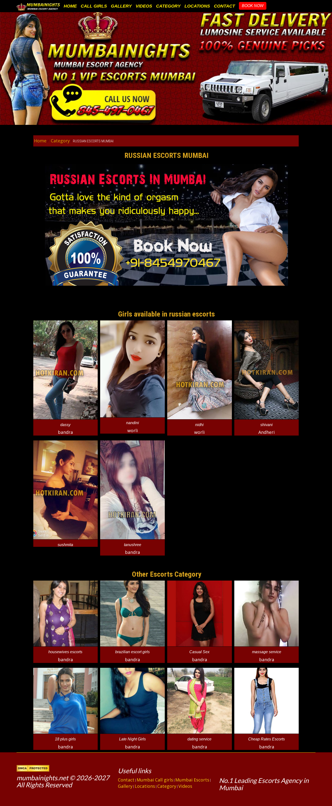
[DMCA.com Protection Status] (33, 768)
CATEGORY (168, 6)
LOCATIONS (197, 6)
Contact (126, 780)
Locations (145, 786)
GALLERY (121, 6)
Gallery (125, 786)
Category (60, 141)
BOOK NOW (252, 6)
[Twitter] (224, 769)
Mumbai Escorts (192, 780)
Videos (185, 786)
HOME (70, 6)
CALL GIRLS (94, 6)
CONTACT (224, 6)
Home (40, 141)
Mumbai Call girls (155, 780)
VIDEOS (144, 6)
